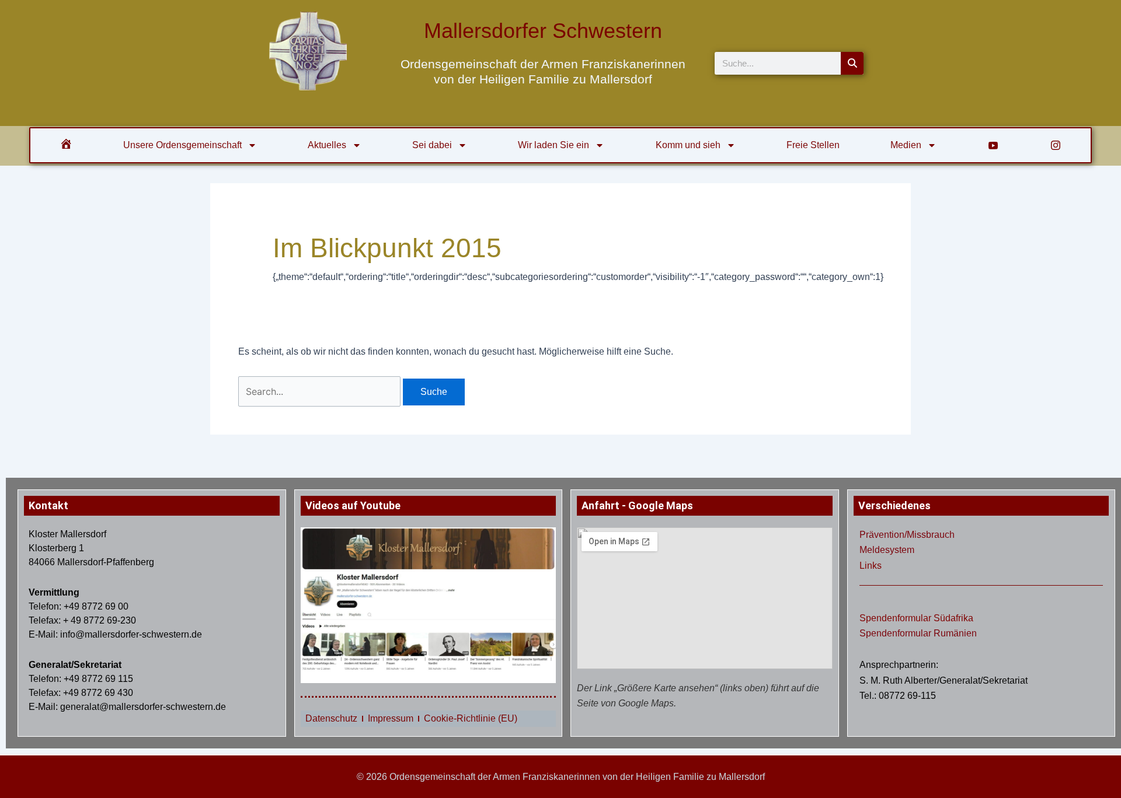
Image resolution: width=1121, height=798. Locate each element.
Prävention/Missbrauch (907, 535)
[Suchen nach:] (320, 392)
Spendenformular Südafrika (916, 618)
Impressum (390, 718)
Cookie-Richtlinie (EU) (470, 718)
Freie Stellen (813, 145)
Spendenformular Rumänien (918, 633)
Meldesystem (886, 550)
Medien (905, 145)
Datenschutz (331, 718)
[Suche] (852, 63)
